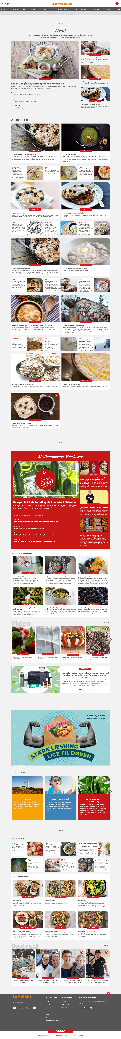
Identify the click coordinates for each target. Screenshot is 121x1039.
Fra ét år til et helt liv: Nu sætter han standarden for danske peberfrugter (34, 541)
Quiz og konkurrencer (81, 9)
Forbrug (4, 9)
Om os (64, 1001)
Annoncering (65, 1004)
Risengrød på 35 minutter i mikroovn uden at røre (27, 94)
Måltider (72, 13)
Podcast (48, 1011)
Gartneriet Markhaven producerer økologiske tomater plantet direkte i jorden (36, 521)
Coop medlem (66, 1011)
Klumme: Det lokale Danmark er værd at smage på (28, 515)
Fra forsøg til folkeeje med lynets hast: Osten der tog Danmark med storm (35, 535)
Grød (14, 92)
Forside (48, 1001)
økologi (17, 519)
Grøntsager (18, 526)
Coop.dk (64, 1008)
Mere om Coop (68, 997)
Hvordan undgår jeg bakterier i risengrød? (24, 101)
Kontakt (108, 9)
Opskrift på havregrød (19, 108)
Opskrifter (34, 9)
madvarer (61, 13)
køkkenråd (49, 13)
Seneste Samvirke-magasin (53, 1020)
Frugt (16, 513)
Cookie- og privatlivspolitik (62, 1035)
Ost (15, 533)
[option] (23, 644)
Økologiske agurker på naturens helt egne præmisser (29, 528)
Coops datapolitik (78, 1035)
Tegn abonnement (63, 9)
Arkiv (118, 9)
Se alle (106, 622)
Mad (24, 9)
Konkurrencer (49, 1008)
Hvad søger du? (52, 997)
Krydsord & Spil (48, 9)
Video (47, 1014)
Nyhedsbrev (96, 9)
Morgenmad (16, 106)
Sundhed (15, 9)
